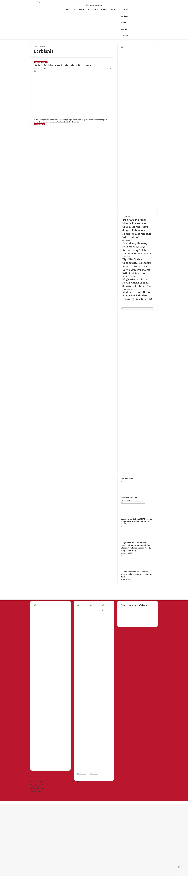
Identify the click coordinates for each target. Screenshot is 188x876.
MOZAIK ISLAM (115, 9)
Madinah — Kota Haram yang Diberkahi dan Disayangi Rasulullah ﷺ (137, 295)
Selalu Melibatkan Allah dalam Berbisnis (62, 65)
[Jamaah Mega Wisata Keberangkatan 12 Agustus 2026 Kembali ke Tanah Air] (81, 605)
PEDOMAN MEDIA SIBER (38, 789)
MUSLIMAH (104, 9)
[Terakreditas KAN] (133, 482)
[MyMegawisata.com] (94, 5)
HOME (68, 9)
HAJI (74, 9)
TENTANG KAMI (35, 791)
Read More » (39, 124)
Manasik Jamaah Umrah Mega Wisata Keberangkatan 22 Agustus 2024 (136, 574)
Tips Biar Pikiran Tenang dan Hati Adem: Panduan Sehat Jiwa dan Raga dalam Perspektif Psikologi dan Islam (137, 266)
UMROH (80, 9)
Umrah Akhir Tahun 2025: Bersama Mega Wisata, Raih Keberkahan (136, 520)
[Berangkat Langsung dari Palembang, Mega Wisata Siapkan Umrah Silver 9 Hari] (106, 611)
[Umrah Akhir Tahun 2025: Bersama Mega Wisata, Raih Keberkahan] (133, 503)
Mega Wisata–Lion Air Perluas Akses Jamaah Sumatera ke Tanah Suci (137, 283)
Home (36, 47)
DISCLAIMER (34, 786)
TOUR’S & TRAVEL (92, 9)
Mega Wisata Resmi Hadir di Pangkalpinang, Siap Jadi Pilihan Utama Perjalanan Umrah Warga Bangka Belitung (136, 546)
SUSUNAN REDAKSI (37, 784)
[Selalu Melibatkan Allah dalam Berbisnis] (72, 71)
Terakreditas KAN (129, 497)
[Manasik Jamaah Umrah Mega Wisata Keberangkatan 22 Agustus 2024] (133, 556)
